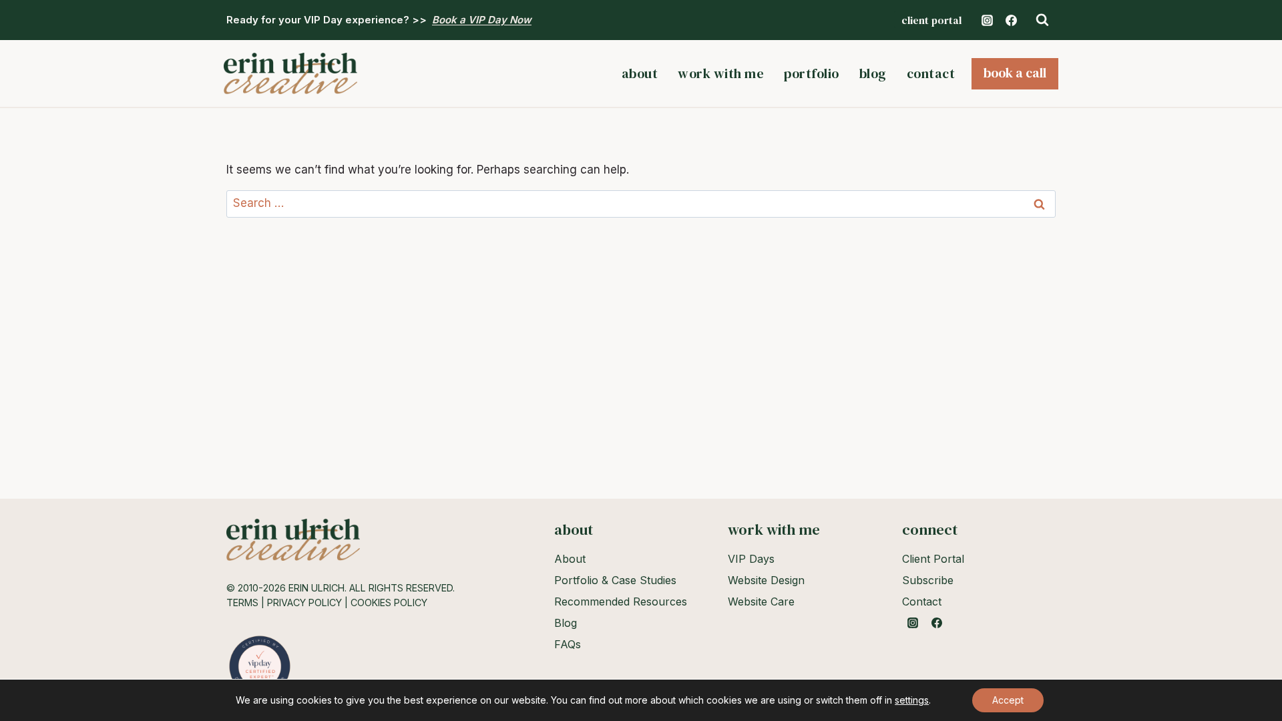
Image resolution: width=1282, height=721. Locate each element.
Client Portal (931, 20)
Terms (242, 602)
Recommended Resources (620, 601)
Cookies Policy (389, 602)
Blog (873, 73)
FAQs (567, 644)
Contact (931, 73)
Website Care (761, 601)
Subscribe (927, 580)
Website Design (766, 580)
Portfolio (811, 73)
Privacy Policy (304, 602)
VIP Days (751, 558)
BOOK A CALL (1015, 72)
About (640, 73)
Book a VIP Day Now (481, 19)
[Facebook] (1011, 20)
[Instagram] (987, 20)
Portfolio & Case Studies (615, 580)
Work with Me (721, 73)
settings (912, 700)
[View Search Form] (1042, 20)
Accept (1008, 700)
